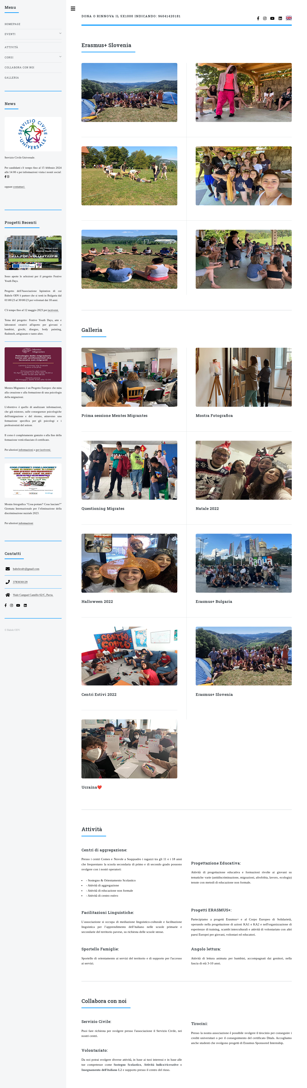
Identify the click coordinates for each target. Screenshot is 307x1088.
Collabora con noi (19, 67)
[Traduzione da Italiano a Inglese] (289, 19)
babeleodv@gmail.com (26, 568)
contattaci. (19, 186)
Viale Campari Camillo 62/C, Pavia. (33, 594)
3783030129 (20, 582)
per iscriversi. (43, 449)
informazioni (26, 449)
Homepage (12, 24)
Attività (11, 47)
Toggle (73, 8)
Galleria (12, 77)
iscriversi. (53, 310)
